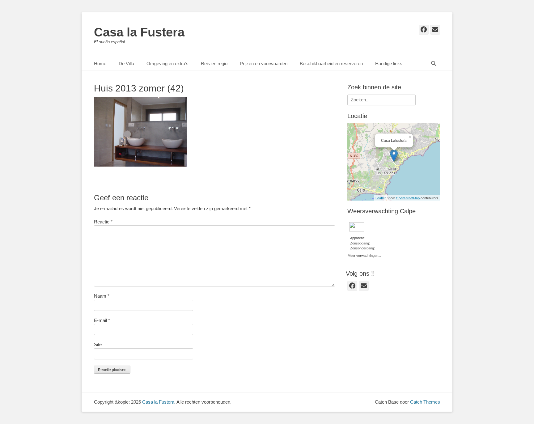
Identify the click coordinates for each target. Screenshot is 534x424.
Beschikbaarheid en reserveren (331, 63)
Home (100, 63)
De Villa (126, 63)
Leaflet (380, 197)
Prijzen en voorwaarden (263, 63)
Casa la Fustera (139, 32)
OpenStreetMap (408, 197)
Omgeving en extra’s (167, 63)
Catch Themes (425, 402)
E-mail (102, 320)
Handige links (388, 63)
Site (98, 344)
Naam (101, 296)
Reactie (103, 221)
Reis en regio (214, 63)
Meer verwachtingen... (364, 255)
